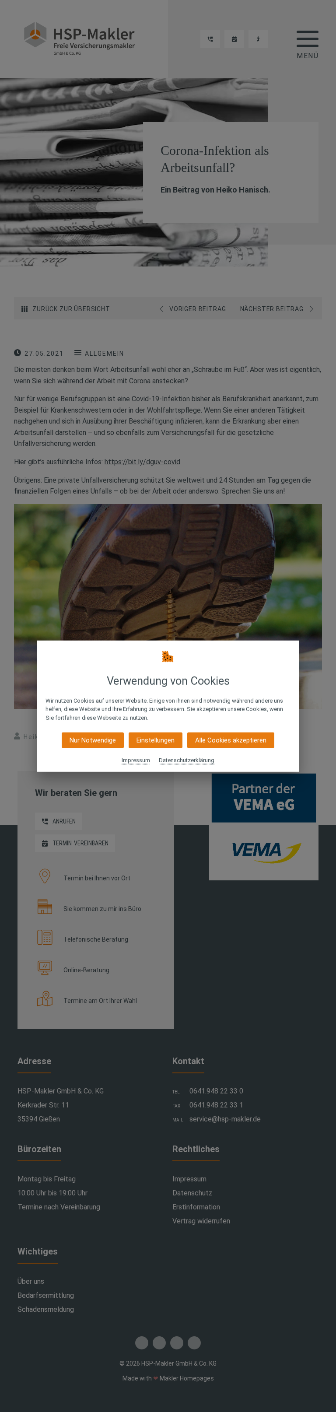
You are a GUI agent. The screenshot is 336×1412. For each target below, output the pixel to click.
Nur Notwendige (93, 740)
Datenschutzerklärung (186, 760)
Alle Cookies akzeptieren (230, 740)
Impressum (136, 760)
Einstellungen (155, 740)
